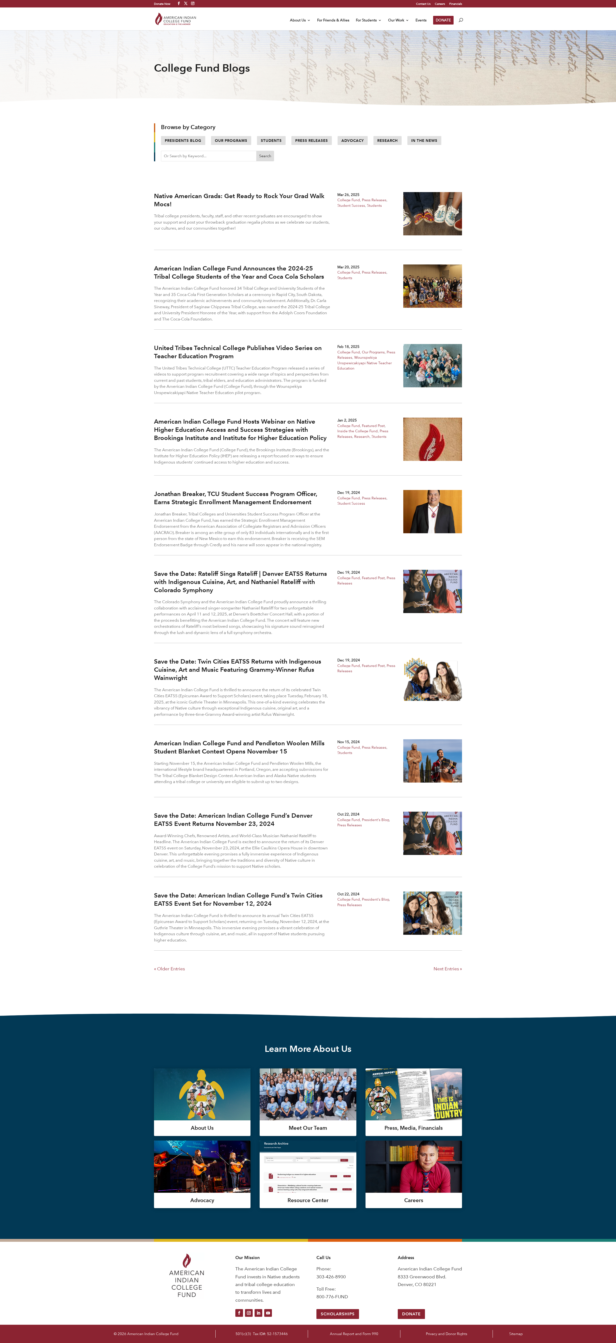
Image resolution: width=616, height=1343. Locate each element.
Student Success (351, 205)
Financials (455, 4)
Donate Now (162, 4)
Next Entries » (448, 969)
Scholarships (338, 1314)
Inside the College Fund (357, 431)
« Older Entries (169, 969)
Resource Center (308, 1200)
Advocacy (352, 140)
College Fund (348, 200)
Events (421, 20)
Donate (411, 1314)
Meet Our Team (308, 1128)
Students (271, 140)
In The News (424, 140)
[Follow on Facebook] (239, 1313)
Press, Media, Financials (414, 1128)
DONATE (443, 20)
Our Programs (231, 140)
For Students (366, 20)
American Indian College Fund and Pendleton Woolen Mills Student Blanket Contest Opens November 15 (239, 747)
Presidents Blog (183, 140)
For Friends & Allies (333, 20)
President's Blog (375, 819)
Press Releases (311, 140)
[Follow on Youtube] (268, 1313)
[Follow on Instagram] (249, 1313)
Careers (440, 4)
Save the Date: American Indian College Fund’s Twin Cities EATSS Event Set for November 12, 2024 (238, 899)
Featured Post (373, 425)
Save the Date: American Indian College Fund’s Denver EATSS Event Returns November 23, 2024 (233, 820)
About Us (298, 20)
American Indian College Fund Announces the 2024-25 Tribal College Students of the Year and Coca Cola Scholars (239, 272)
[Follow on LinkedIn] (258, 1313)
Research (387, 140)
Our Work (396, 20)
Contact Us (423, 4)
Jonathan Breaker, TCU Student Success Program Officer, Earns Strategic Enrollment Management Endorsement (235, 498)
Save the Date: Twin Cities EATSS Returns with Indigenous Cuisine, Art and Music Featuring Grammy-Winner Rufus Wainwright (237, 670)
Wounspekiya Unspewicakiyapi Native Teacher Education (364, 362)
